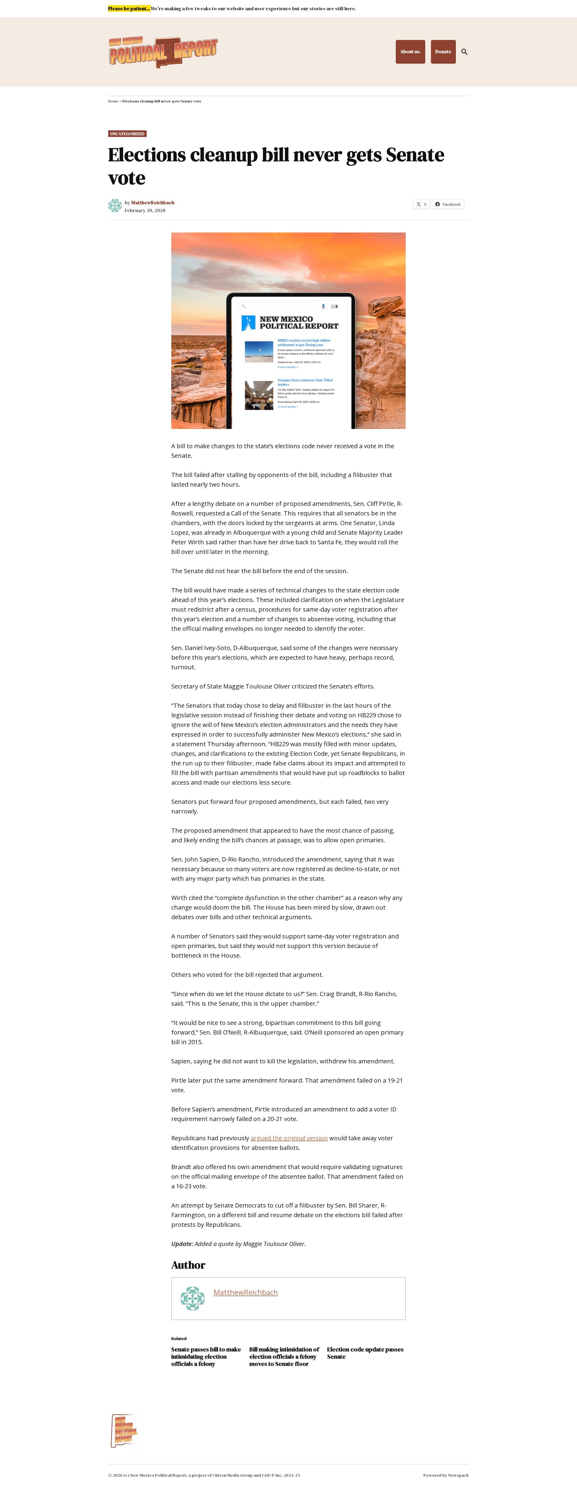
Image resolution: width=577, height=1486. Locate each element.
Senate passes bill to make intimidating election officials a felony (206, 1356)
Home (113, 101)
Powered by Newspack (446, 1475)
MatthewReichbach (152, 202)
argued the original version (289, 1138)
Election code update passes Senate (365, 1353)
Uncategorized (127, 134)
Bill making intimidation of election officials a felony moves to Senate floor (284, 1356)
